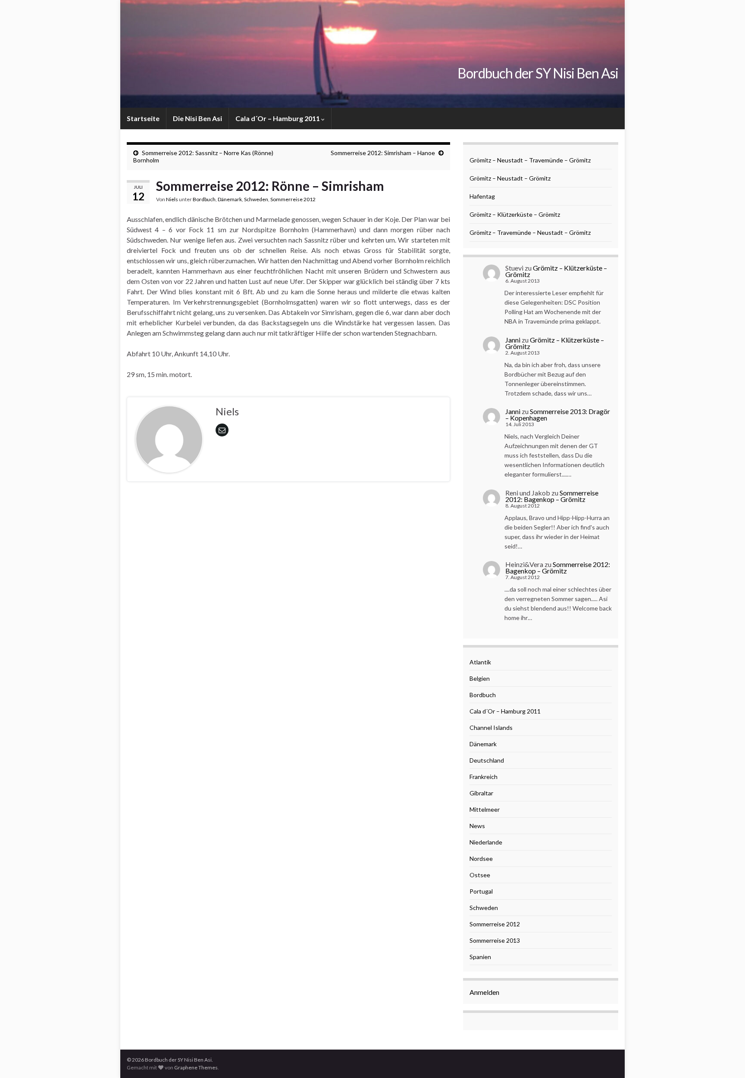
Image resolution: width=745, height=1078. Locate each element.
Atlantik (480, 662)
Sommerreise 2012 (293, 199)
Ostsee (480, 875)
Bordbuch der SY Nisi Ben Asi (537, 73)
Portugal (481, 891)
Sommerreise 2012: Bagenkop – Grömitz (551, 496)
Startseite (143, 118)
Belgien (480, 678)
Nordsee (481, 858)
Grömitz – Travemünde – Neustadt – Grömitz (530, 232)
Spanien (480, 956)
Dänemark (230, 199)
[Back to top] (725, 1058)
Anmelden (484, 992)
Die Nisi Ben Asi (197, 118)
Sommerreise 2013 (495, 940)
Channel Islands (491, 727)
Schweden (256, 199)
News (477, 825)
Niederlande (486, 842)
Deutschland (487, 760)
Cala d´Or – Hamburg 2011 (278, 118)
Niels (172, 199)
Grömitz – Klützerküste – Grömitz (515, 214)
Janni (512, 340)
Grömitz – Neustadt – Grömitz (510, 178)
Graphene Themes (196, 1067)
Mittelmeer (485, 809)
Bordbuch (204, 199)
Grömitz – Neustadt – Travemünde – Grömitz (530, 160)
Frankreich (484, 776)
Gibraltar (481, 793)
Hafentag (482, 196)
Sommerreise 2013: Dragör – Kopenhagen (557, 414)
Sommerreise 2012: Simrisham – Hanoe (383, 152)
